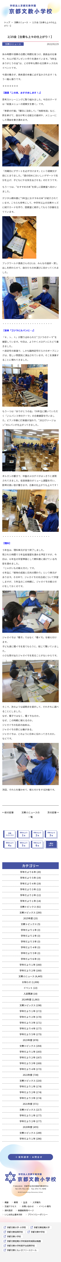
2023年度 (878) (30, 1040)
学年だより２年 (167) (31, 1057)
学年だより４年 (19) (30, 883)
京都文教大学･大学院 (16, 1227)
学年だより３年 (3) (30, 941)
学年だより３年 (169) (31, 1063)
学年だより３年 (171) (31, 1022)
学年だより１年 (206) (31, 1138)
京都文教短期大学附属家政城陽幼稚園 (24, 1241)
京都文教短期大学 (42, 1227)
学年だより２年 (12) (30, 895)
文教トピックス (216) (31, 1080)
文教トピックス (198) (31, 1005)
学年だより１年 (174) (31, 1086)
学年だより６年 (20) (30, 872)
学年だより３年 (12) (30, 889)
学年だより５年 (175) (31, 1034)
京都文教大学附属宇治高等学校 (21, 1245)
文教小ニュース (13, 44)
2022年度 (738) (30, 1074)
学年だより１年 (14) (30, 901)
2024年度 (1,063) (30, 999)
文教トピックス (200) (31, 912)
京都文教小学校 (14, 1236)
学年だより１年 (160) (31, 964)
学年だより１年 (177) (31, 1115)
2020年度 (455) (30, 1127)
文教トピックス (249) (31, 1132)
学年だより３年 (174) (31, 1098)
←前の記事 (8, 812)
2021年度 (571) (30, 1103)
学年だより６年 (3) (30, 959)
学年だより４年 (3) (30, 947)
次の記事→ (53, 812)
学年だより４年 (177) (31, 1028)
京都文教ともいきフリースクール (22, 1250)
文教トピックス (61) (30, 906)
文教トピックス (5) (30, 924)
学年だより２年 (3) (30, 935)
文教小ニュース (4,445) (30, 976)
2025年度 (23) (30, 918)
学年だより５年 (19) (30, 877)
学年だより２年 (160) (31, 970)
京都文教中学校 (38, 1231)
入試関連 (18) (30, 993)
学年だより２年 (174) (31, 1092)
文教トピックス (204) (31, 1045)
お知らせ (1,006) (30, 982)
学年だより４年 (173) (31, 1069)
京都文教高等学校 (15, 1231)
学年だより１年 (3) (30, 930)
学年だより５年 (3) (30, 953)
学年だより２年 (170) (31, 1017)
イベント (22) (30, 988)
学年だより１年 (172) (31, 1011)
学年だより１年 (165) (31, 1051)
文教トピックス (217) (31, 1109)
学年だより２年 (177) (31, 1121)
